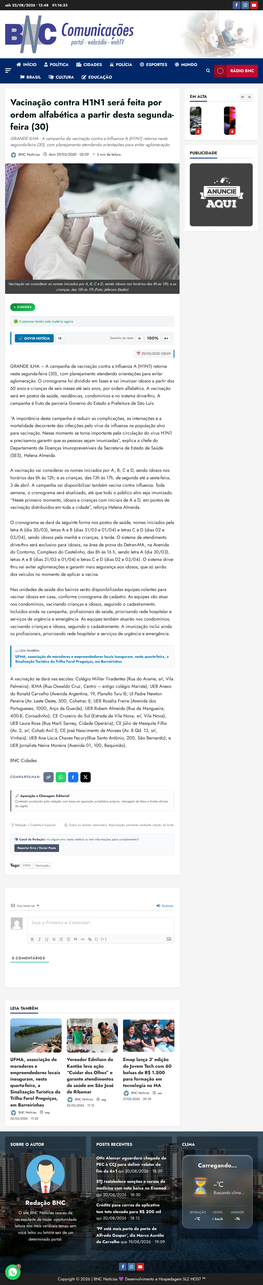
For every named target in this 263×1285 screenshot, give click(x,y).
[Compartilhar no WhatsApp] (61, 777)
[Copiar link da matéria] (48, 777)
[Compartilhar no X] (85, 777)
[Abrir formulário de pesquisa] (208, 71)
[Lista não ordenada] (68, 939)
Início (29, 65)
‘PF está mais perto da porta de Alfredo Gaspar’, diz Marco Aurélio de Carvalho (195, 121)
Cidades (92, 65)
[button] (8, 70)
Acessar (167, 905)
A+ (166, 338)
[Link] (89, 939)
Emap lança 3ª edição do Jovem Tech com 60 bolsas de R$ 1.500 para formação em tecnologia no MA (147, 1072)
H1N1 (27, 865)
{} (96, 939)
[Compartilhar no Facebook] (73, 777)
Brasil (33, 77)
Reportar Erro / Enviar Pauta (36, 848)
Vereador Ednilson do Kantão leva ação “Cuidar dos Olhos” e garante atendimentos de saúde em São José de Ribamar (90, 1075)
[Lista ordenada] (61, 939)
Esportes (156, 65)
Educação (100, 77)
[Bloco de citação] (75, 939)
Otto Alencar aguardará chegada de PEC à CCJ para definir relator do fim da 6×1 (131, 1164)
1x (60, 338)
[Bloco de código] (82, 939)
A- (139, 338)
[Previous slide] (242, 97)
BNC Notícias (28, 154)
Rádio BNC (242, 71)
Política (59, 65)
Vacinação (42, 865)
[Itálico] (39, 939)
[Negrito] (32, 939)
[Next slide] (249, 97)
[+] (104, 939)
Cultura (65, 77)
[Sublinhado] (46, 939)
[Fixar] (54, 939)
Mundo (189, 65)
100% (152, 338)
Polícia (124, 65)
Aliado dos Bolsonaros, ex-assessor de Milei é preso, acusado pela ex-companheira (230, 121)
